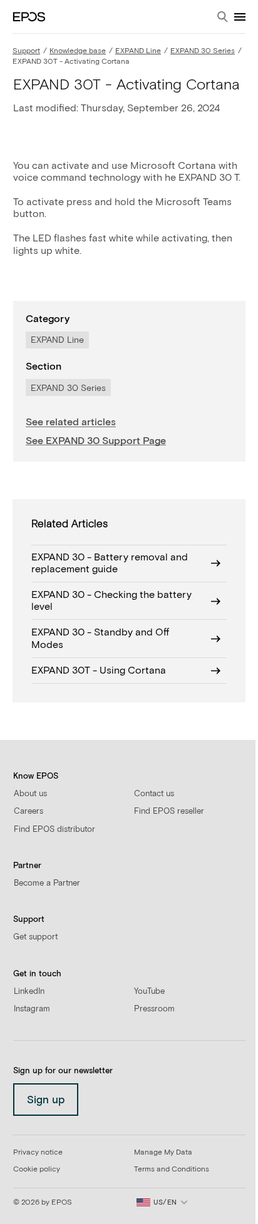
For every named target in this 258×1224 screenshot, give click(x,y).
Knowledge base (77, 51)
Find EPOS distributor (54, 830)
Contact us (154, 794)
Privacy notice (38, 1152)
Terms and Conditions (171, 1169)
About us (30, 794)
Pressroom (154, 1009)
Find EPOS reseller (169, 811)
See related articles (71, 422)
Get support (35, 937)
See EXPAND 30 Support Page (96, 441)
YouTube (149, 992)
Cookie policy (36, 1169)
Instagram (32, 1009)
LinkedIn (29, 992)
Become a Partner (47, 883)
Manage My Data (163, 1152)
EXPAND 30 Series (202, 51)
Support (26, 51)
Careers (28, 811)
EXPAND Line (138, 51)
